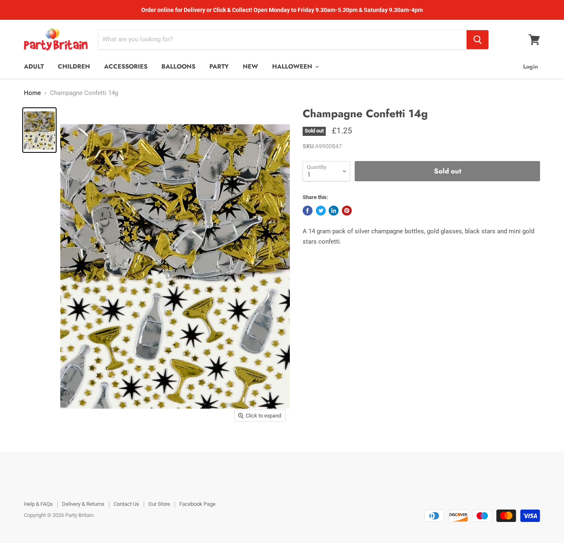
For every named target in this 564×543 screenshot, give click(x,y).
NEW (250, 66)
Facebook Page (197, 504)
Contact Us (126, 504)
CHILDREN (74, 66)
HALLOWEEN (293, 66)
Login (530, 66)
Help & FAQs (38, 504)
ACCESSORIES (125, 66)
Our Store (159, 504)
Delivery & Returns (83, 504)
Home (32, 93)
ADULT (34, 66)
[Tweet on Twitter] (321, 211)
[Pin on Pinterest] (347, 211)
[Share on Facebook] (308, 211)
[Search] (477, 39)
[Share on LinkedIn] (334, 211)
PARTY (219, 66)
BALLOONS (178, 66)
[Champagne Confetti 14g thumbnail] (39, 130)
